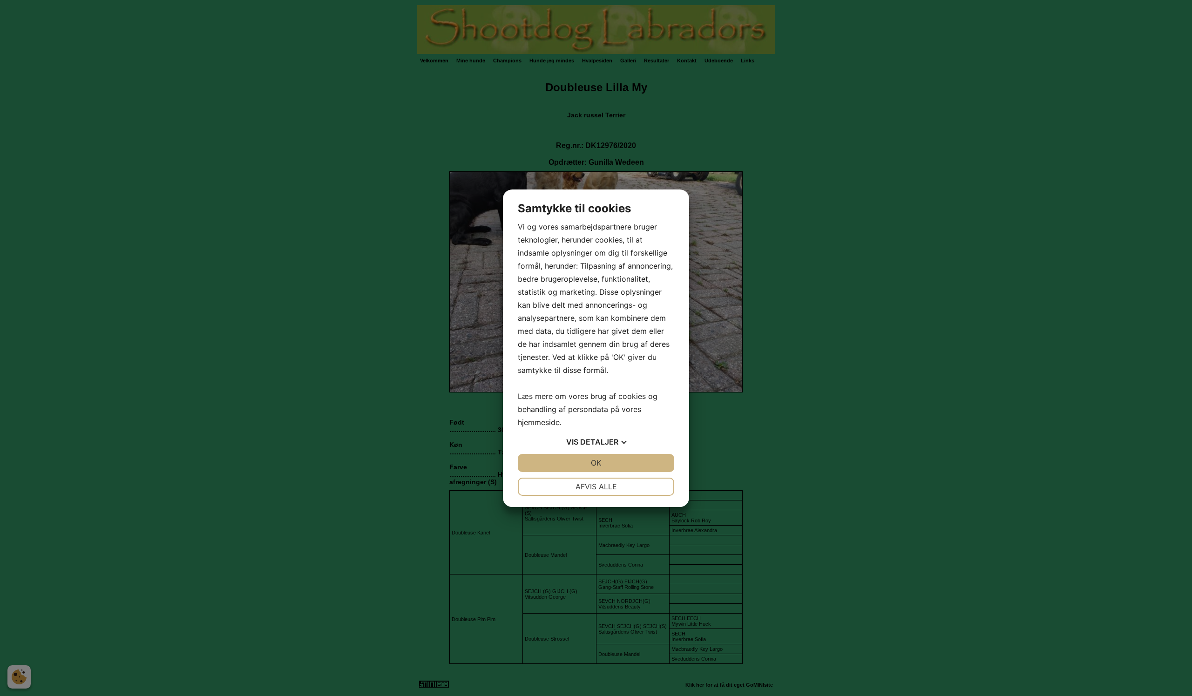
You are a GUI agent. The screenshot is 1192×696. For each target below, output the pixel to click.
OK (596, 462)
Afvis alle (596, 486)
